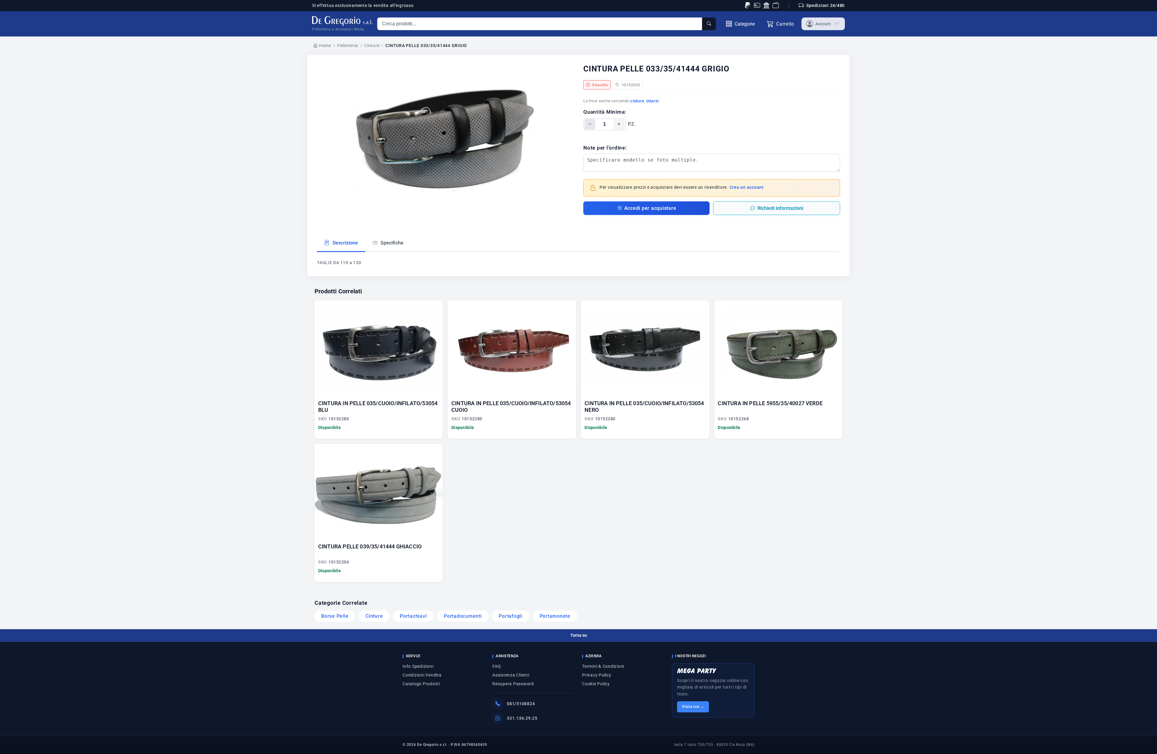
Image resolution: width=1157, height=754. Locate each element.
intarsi (652, 101)
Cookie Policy (596, 683)
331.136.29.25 (522, 718)
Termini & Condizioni (603, 666)
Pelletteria (347, 45)
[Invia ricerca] (709, 23)
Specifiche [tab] (391, 243)
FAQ (496, 666)
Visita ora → (693, 707)
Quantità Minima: (604, 112)
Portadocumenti (463, 616)
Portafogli (510, 616)
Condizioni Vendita (422, 675)
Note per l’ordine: (605, 148)
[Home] (342, 21)
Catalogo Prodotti (421, 683)
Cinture (371, 45)
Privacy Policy (596, 675)
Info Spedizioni (418, 666)
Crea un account (746, 187)
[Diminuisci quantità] (590, 124)
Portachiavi (413, 616)
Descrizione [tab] (344, 243)
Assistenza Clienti (510, 675)
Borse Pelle (334, 616)
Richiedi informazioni (780, 208)
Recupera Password (513, 683)
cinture (637, 101)
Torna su (578, 635)
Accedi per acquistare (650, 208)
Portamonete (555, 616)
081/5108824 (521, 703)
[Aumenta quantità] (618, 124)
